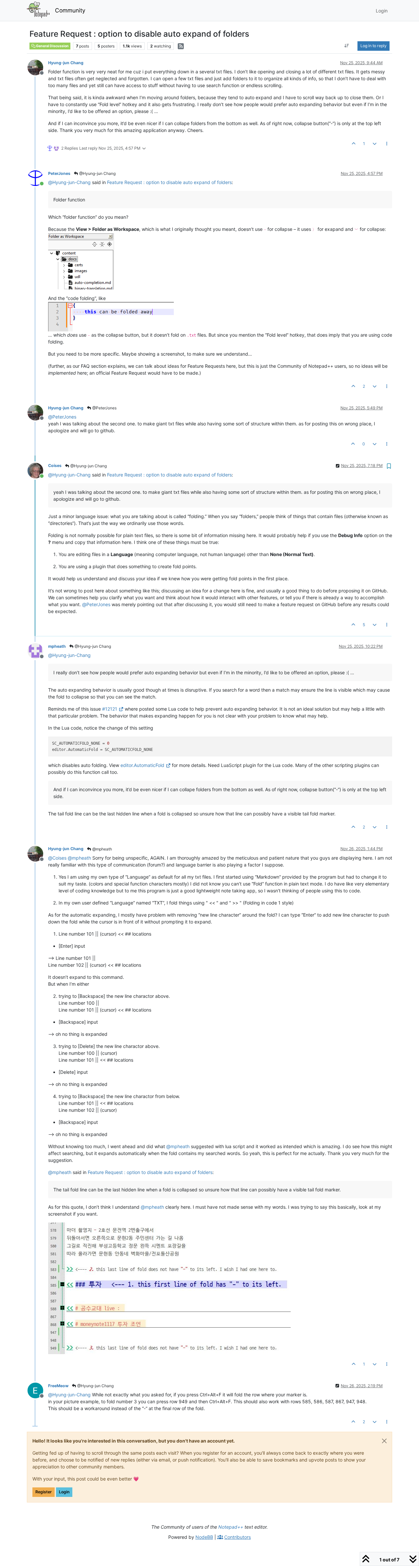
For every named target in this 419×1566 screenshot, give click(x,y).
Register (43, 1491)
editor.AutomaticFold (142, 765)
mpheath (57, 646)
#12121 (109, 709)
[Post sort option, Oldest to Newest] (346, 45)
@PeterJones (104, 407)
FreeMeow (58, 1385)
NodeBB (204, 1537)
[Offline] (37, 67)
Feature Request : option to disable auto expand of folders (169, 182)
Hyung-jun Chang (65, 62)
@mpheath (101, 849)
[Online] (37, 177)
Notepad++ (230, 1527)
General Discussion (52, 46)
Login (64, 1491)
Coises (55, 465)
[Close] (384, 1441)
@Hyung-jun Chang (97, 173)
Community (70, 10)
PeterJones (59, 173)
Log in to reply (373, 45)
